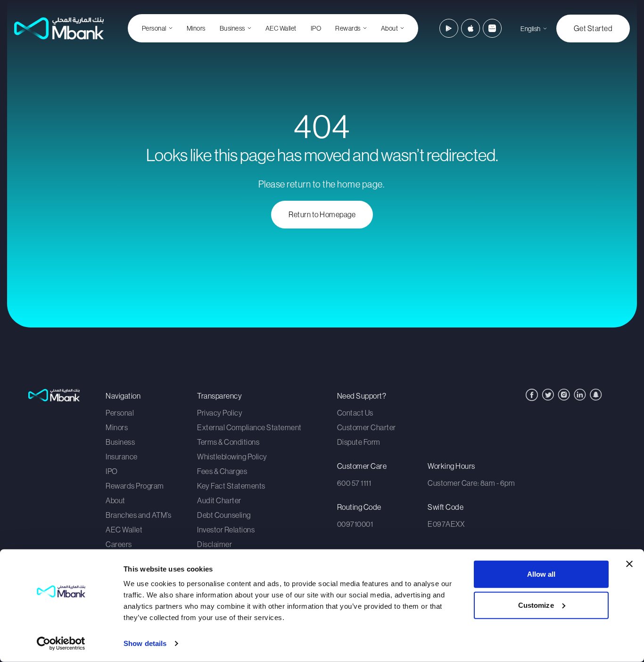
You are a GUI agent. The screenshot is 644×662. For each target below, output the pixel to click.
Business (120, 442)
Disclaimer (214, 544)
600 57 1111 (354, 483)
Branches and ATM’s (138, 515)
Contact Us (355, 413)
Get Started (593, 28)
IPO (316, 28)
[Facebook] (532, 395)
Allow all (541, 574)
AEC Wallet (281, 28)
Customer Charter (366, 427)
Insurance (122, 456)
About (115, 500)
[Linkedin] (580, 394)
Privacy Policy (219, 413)
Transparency (219, 396)
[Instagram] (564, 394)
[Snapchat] (596, 394)
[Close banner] (629, 564)
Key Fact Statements (231, 486)
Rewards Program (135, 486)
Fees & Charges (222, 471)
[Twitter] (548, 394)
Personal (120, 413)
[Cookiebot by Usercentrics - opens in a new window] (61, 644)
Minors (196, 28)
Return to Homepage (322, 214)
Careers (119, 544)
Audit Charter (219, 500)
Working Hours (451, 466)
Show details (145, 643)
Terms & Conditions (228, 442)
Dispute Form (358, 442)
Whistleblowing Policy (232, 456)
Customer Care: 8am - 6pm (471, 483)
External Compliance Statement (249, 427)
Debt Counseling (224, 515)
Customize (536, 605)
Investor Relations (226, 529)
